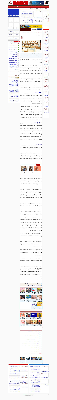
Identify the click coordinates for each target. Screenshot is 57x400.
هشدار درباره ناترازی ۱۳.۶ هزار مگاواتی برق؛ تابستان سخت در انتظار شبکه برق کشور (12, 52)
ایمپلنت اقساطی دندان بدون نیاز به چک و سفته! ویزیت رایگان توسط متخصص (32, 283)
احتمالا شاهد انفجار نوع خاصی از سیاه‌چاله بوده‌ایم (46, 58)
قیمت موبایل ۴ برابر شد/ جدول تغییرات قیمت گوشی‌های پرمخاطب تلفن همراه (35, 379)
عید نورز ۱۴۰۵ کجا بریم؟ (46, 101)
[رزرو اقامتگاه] (31, 26)
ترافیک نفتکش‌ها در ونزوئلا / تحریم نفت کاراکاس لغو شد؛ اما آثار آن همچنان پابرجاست (35, 377)
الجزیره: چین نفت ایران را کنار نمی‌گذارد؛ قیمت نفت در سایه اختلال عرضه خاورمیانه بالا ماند (35, 382)
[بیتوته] (10, 4)
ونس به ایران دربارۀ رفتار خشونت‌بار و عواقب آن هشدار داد (13, 45)
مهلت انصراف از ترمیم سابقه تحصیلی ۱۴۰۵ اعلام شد (27, 22)
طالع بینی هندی (18, 28)
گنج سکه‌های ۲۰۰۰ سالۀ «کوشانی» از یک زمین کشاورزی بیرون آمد (46, 64)
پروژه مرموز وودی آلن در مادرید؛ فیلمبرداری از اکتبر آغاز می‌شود (24, 370)
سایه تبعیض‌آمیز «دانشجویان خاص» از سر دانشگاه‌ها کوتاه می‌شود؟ (32, 32)
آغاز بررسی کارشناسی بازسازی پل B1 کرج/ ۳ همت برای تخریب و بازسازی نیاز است (35, 389)
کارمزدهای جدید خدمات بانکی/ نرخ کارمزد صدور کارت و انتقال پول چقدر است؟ (45, 378)
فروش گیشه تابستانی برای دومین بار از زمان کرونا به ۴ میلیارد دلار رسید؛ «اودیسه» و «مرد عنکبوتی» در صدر (24, 382)
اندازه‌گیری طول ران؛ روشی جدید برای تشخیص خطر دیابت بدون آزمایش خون (15, 391)
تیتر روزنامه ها (16, 38)
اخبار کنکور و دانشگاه (45, 8)
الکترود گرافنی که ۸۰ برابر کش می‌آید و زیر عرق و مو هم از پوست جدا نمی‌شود (14, 100)
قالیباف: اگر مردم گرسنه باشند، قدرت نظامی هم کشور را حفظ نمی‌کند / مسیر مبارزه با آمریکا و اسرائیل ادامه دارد (35, 391)
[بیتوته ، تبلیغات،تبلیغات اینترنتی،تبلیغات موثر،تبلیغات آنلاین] (20, 3)
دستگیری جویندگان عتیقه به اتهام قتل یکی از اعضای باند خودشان (13, 64)
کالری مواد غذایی (11, 34)
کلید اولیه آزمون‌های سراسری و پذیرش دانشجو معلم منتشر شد (38, 17)
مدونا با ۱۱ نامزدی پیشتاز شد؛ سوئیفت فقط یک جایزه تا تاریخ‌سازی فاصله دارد (15, 370)
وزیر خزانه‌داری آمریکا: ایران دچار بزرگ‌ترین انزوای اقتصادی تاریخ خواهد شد (45, 385)
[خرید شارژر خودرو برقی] (37, 29)
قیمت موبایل (17, 35)
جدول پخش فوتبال (11, 35)
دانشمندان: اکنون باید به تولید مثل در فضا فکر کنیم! (46, 44)
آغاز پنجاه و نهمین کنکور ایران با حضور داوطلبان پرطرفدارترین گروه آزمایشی (28, 19)
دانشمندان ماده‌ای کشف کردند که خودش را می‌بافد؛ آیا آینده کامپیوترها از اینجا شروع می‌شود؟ (14, 83)
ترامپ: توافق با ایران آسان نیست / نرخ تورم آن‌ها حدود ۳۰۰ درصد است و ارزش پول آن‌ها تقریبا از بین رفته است (35, 367)
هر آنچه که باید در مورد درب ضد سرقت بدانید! (46, 77)
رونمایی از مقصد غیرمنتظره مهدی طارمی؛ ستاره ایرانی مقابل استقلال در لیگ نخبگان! (14, 380)
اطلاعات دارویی (11, 31)
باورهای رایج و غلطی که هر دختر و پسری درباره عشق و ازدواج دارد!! (14, 96)
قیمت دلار (17, 34)
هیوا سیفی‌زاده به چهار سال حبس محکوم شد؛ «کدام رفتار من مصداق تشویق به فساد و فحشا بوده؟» (14, 368)
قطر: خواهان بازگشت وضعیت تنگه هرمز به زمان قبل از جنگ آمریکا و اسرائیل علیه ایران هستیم (35, 376)
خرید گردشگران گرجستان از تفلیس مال (46, 106)
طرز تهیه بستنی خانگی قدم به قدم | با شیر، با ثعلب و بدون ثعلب (12, 77)
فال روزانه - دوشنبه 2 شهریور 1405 (14, 81)
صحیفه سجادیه (11, 38)
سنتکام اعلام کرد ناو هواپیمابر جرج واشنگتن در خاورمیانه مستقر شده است (35, 386)
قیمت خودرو (17, 31)
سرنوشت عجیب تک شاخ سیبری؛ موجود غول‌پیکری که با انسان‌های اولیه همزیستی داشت (46, 51)
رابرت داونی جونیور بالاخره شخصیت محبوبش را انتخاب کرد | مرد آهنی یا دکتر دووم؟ (15, 366)
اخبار (48, 8)
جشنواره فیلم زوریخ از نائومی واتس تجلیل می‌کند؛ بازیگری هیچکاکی (24, 376)
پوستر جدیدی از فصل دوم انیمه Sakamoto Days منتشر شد (24, 387)
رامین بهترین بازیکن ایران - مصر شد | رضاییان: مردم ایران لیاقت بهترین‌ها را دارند (13, 58)
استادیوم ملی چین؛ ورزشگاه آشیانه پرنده (46, 95)
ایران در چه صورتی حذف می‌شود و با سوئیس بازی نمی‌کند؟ (13, 56)
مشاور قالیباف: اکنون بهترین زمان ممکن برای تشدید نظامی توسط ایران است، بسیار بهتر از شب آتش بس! (45, 371)
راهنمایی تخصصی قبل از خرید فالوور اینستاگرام (46, 89)
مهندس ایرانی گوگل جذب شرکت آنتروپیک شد (13, 84)
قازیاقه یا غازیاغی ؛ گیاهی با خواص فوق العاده (13, 90)
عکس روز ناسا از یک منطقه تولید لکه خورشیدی (46, 71)
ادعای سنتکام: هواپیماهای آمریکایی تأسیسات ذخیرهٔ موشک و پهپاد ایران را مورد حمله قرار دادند (13, 43)
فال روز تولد (12, 28)
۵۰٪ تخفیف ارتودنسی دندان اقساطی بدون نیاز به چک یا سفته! (34, 285)
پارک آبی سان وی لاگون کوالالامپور (46, 112)
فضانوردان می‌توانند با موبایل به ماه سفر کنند (46, 37)
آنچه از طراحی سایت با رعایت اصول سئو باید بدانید (46, 83)
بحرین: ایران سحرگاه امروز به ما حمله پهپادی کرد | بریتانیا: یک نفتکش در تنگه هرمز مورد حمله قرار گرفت (13, 67)
